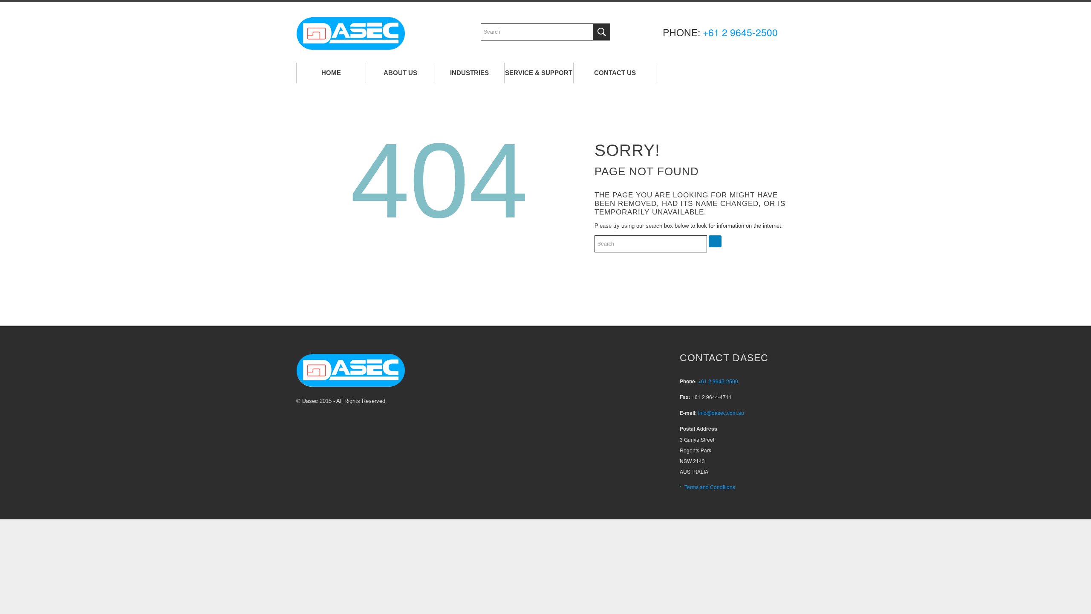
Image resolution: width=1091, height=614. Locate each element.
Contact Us (615, 72)
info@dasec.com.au (721, 412)
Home (331, 72)
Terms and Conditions (709, 486)
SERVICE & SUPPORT (538, 72)
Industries (469, 72)
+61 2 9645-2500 (740, 32)
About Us (400, 72)
